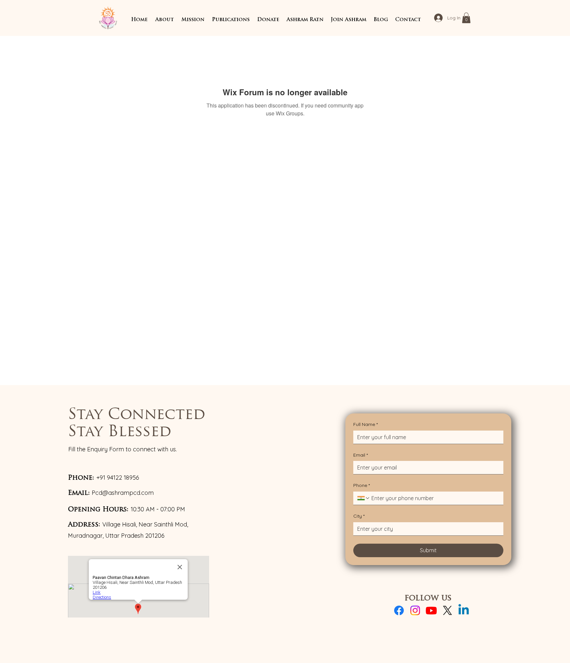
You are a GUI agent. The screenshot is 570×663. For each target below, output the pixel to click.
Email (360, 455)
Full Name (365, 424)
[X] (447, 610)
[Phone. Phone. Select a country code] (363, 498)
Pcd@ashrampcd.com (123, 493)
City (358, 516)
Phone (361, 485)
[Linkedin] (463, 610)
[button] (164, 20)
